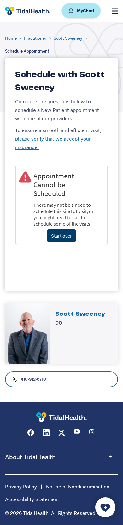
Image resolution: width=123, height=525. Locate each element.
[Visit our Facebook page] (31, 432)
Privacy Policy (21, 487)
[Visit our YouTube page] (77, 432)
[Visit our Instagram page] (92, 432)
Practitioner (35, 38)
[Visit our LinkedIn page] (46, 432)
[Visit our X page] (61, 432)
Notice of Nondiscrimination (77, 487)
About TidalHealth (30, 457)
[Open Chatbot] (105, 507)
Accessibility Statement (32, 499)
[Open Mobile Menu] (115, 11)
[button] (81, 11)
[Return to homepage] (61, 417)
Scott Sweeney (68, 38)
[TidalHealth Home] (27, 11)
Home (11, 38)
